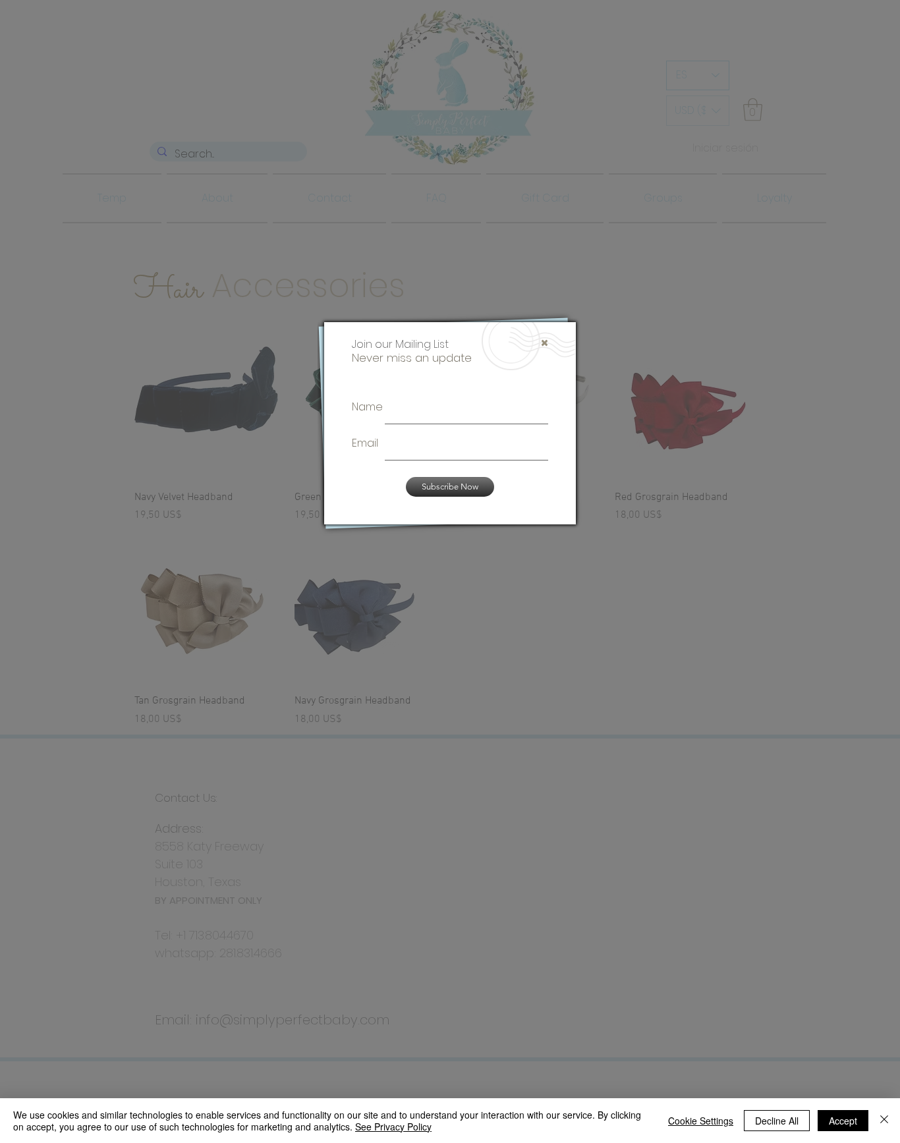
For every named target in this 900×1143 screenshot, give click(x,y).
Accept (843, 1120)
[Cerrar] (884, 1120)
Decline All (777, 1120)
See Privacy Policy (393, 1126)
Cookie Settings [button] (700, 1120)
